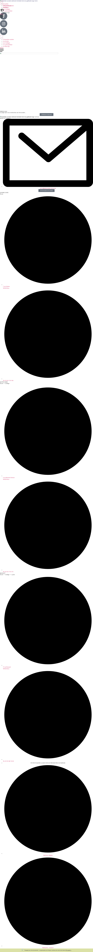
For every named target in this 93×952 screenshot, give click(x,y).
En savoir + (68, 950)
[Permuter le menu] (1, 37)
